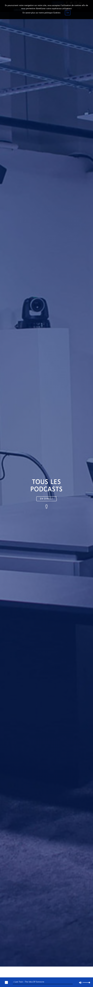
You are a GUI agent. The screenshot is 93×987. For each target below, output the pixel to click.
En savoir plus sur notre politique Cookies (41, 13)
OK (67, 13)
